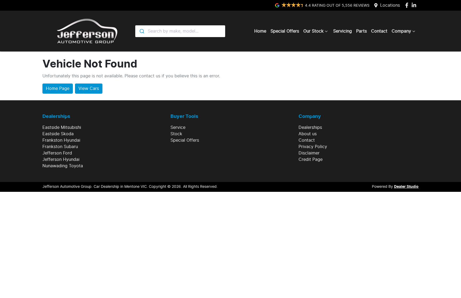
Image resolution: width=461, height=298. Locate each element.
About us (308, 134)
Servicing (342, 31)
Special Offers (285, 31)
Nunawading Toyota (62, 166)
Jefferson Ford (57, 153)
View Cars (88, 88)
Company (401, 31)
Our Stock (313, 31)
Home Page (57, 88)
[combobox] (180, 31)
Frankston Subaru (60, 147)
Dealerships (310, 127)
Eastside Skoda (58, 134)
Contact (379, 31)
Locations (390, 5)
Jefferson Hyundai (61, 159)
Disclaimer (309, 153)
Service (177, 127)
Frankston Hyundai (61, 140)
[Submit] (141, 31)
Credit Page (311, 159)
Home (260, 31)
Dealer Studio (406, 187)
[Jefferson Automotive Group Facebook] (407, 5)
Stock (176, 134)
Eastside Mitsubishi (61, 127)
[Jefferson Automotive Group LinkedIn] (415, 5)
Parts (361, 31)
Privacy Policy (313, 147)
